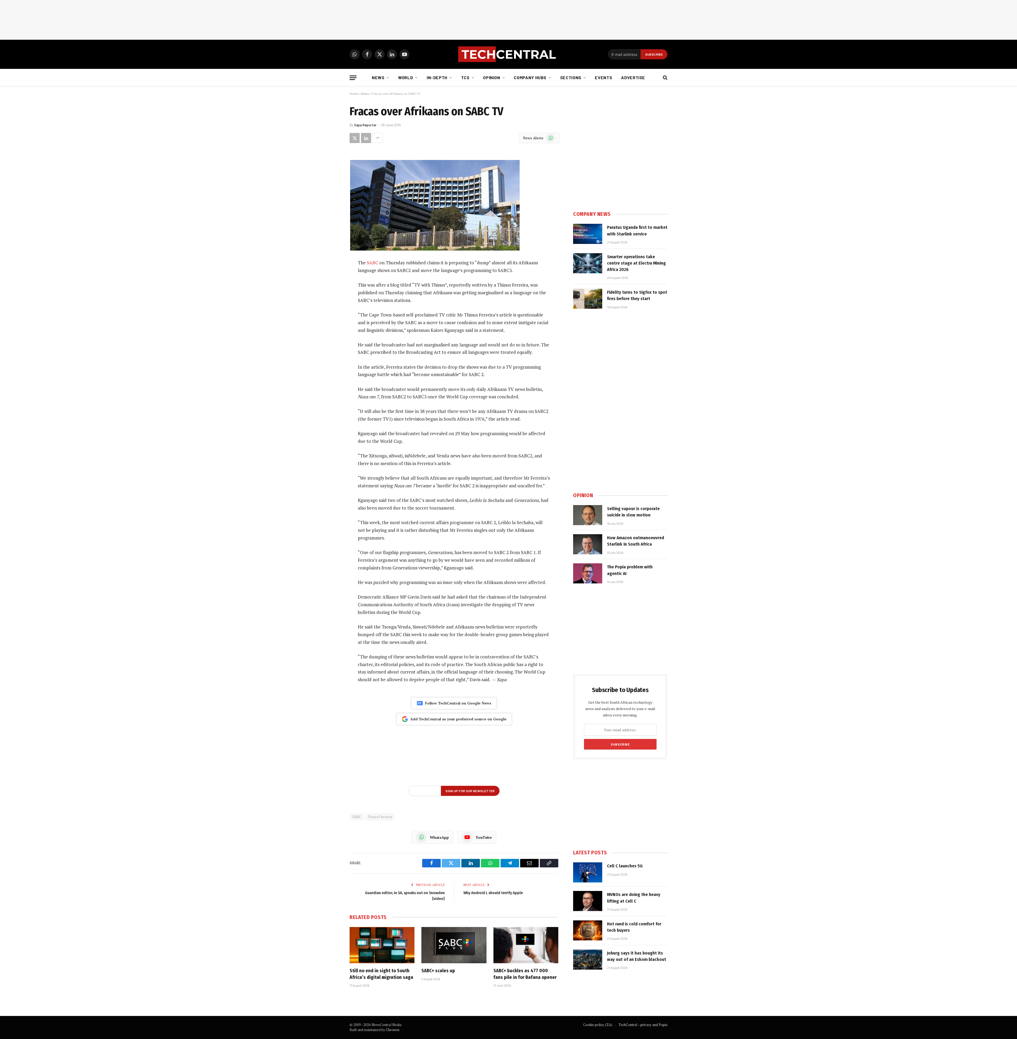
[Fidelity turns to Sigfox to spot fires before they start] (587, 299)
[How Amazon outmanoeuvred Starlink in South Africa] (587, 544)
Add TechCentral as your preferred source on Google (458, 718)
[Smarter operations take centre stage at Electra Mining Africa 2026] (587, 263)
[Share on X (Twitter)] (355, 138)
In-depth (437, 77)
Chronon (392, 1029)
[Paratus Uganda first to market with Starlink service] (587, 234)
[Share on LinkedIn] (366, 138)
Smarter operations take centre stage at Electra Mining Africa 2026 (636, 263)
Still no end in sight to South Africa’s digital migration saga (381, 974)
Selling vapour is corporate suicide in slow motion (633, 512)
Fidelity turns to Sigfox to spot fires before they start (637, 295)
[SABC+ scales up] (453, 945)
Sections (570, 77)
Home (354, 93)
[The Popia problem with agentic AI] (587, 573)
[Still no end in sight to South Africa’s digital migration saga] (382, 945)
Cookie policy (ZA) (597, 1024)
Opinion (491, 77)
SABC (372, 263)
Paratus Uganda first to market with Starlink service (637, 231)
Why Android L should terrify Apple (493, 892)
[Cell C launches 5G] (587, 872)
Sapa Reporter (365, 125)
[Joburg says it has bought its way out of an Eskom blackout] (587, 959)
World (405, 77)
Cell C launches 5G (625, 866)
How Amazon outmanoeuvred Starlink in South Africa (635, 541)
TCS (465, 77)
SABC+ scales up (438, 971)
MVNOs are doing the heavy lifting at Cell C (633, 898)
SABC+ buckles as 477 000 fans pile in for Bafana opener (525, 974)
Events (603, 77)
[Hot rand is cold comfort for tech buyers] (587, 930)
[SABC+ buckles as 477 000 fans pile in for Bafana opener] (525, 945)
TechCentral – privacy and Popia (642, 1024)
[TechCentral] (508, 54)
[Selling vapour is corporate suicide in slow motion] (587, 515)
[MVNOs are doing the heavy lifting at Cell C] (587, 901)
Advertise (633, 77)
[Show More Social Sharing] (377, 138)
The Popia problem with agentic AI (630, 570)
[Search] (664, 78)
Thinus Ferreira (380, 817)
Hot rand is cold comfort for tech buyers (634, 927)
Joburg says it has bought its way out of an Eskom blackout (636, 956)
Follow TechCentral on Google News (458, 703)
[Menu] (353, 78)
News (378, 77)
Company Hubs (530, 77)
